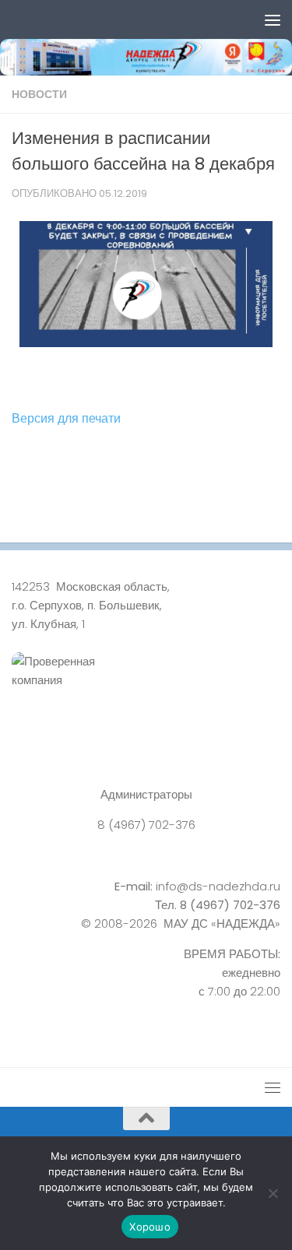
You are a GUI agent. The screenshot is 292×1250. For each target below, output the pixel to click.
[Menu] (272, 19)
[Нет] (272, 1193)
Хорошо (150, 1226)
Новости (39, 94)
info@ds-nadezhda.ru (218, 886)
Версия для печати (66, 418)
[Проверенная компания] (146, 688)
